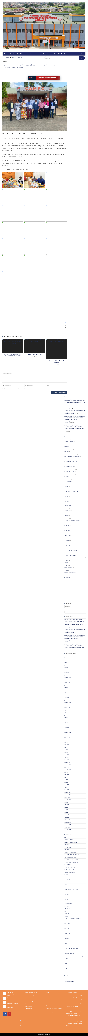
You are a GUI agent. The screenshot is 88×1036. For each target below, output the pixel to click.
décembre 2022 (67, 762)
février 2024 (66, 727)
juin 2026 (66, 665)
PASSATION (67, 535)
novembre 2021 (67, 794)
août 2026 (66, 660)
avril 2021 (66, 812)
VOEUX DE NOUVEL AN (69, 572)
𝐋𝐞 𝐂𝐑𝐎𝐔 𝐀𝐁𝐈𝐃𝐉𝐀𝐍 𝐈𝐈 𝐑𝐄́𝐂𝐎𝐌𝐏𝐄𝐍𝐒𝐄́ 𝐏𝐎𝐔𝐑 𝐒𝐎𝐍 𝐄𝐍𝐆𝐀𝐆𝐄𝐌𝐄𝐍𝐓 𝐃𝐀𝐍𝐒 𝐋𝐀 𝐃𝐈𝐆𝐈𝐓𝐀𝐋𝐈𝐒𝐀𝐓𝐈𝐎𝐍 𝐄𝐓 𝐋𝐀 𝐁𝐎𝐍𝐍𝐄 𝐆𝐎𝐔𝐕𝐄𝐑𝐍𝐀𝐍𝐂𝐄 (74, 412)
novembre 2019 (67, 824)
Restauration (46, 53)
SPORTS (66, 565)
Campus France (28, 1008)
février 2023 (66, 757)
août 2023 (66, 742)
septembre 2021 (67, 799)
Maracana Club (67, 510)
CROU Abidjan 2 (20, 53)
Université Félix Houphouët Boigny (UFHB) (75, 995)
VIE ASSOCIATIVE (68, 567)
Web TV (20, 57)
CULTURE (66, 476)
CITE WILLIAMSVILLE (69, 466)
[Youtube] (9, 1014)
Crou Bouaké (48, 997)
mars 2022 (66, 784)
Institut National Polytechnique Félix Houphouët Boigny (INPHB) (74, 1012)
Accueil (5, 53)
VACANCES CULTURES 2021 (34, 354)
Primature (27, 999)
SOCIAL (66, 560)
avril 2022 (66, 782)
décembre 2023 (67, 732)
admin (5, 138)
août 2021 (66, 802)
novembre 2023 (67, 734)
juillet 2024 (66, 715)
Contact (81, 53)
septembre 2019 (67, 829)
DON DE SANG (67, 481)
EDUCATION (67, 484)
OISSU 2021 (67, 523)
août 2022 (66, 772)
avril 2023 (66, 752)
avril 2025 (66, 692)
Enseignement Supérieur (30, 1001)
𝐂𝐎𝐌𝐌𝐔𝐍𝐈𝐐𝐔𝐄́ (67, 408)
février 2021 (66, 817)
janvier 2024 (66, 729)
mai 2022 (66, 779)
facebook (68, 577)
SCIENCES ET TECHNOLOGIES (71, 550)
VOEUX (66, 570)
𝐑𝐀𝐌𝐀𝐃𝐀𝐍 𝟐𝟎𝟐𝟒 (67, 537)
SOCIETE (51, 138)
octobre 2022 (67, 767)
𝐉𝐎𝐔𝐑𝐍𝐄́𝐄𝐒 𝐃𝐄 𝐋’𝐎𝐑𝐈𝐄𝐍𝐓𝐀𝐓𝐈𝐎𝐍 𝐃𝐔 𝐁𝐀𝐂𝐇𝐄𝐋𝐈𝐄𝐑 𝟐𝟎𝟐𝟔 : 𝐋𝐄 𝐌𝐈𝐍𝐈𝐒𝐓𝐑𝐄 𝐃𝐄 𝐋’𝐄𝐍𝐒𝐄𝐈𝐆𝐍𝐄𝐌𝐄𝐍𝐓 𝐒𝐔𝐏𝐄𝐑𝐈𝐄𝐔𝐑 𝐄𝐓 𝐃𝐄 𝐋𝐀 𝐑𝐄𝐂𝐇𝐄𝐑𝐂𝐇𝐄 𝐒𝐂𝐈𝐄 (74, 419)
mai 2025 (66, 690)
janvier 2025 (66, 700)
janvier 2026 (66, 675)
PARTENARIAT (67, 533)
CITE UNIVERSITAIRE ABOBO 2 (71, 464)
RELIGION (66, 540)
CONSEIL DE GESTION (41, 138)
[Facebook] (5, 1014)
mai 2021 (66, 809)
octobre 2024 (67, 707)
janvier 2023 (66, 759)
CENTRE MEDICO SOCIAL (70, 459)
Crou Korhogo (49, 1001)
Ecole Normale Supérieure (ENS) (73, 1015)
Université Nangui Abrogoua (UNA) (74, 997)
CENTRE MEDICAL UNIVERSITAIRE (72, 456)
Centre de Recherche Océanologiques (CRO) (74, 1024)
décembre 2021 (67, 792)
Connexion (66, 978)
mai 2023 (66, 749)
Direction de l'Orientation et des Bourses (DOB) (53, 1009)
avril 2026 (66, 670)
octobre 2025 (67, 682)
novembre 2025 (67, 680)
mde (65, 513)
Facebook (7, 57)
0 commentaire (59, 138)
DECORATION (67, 479)
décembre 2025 (67, 677)
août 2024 (66, 712)
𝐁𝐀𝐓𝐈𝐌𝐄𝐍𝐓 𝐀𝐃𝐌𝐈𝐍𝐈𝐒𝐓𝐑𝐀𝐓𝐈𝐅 (70, 444)
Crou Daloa (48, 999)
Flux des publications (68, 979)
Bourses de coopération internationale (53, 1012)
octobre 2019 (67, 827)
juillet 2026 (66, 662)
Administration (30, 53)
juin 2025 (66, 687)
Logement (38, 53)
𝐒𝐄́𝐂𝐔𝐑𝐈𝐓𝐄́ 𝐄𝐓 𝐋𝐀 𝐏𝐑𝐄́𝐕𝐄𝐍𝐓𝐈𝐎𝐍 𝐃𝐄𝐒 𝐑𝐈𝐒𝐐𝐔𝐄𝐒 (74, 557)
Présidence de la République (31, 995)
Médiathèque (74, 53)
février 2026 (66, 672)
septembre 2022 (67, 769)
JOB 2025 (66, 498)
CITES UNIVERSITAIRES (69, 469)
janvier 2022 (66, 789)
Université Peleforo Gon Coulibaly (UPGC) (75, 1003)
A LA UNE (23, 138)
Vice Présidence (28, 997)
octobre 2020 (67, 819)
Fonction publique (28, 1006)
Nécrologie (66, 515)
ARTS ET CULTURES (68, 441)
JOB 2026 (66, 501)
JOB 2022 (66, 496)
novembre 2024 (67, 705)
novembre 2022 (67, 764)
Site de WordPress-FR (68, 982)
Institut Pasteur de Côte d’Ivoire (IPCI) (74, 1021)
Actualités (12, 53)
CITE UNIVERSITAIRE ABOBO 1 (71, 461)
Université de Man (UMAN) (72, 1006)
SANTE (66, 547)
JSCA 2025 (66, 508)
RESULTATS (67, 545)
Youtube (14, 57)
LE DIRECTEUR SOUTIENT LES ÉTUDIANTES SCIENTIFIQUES (12, 355)
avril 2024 (66, 722)
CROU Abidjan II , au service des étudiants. (13, 67)
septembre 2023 (67, 739)
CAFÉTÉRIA (67, 446)
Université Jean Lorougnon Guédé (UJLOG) (75, 1001)
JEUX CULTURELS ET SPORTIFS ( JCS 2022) (74, 493)
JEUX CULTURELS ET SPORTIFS (71, 491)
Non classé (66, 518)
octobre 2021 (67, 797)
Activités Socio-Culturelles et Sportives (60, 53)
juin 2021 (66, 807)
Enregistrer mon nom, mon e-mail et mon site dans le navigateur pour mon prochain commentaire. (25, 388)
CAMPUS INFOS (31, 138)
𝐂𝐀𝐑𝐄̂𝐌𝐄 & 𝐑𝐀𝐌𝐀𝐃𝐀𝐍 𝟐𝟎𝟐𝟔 (70, 454)
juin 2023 (66, 747)
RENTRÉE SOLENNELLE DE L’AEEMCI (56, 361)
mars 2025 (66, 695)
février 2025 (66, 697)
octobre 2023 (67, 737)
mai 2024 (66, 720)
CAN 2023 (66, 451)
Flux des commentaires (69, 981)
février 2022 (66, 787)
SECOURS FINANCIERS (69, 555)
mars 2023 (66, 754)
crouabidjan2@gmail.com (12, 1003)
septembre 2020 (67, 822)
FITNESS (66, 486)
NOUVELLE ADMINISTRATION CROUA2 (72, 520)
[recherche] (82, 58)
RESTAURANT (67, 542)
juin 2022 (66, 777)
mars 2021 (66, 814)
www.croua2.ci (10, 1007)
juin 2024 (66, 717)
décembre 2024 (67, 702)
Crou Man (48, 1003)
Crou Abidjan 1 (49, 995)
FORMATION (67, 488)
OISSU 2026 (67, 530)
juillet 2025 (66, 685)
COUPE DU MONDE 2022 (69, 474)
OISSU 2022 (67, 525)
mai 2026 (66, 667)
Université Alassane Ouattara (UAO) (74, 999)
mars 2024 (66, 724)
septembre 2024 (67, 710)
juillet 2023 (66, 744)
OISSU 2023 (67, 528)
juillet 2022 (66, 774)
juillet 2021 (66, 804)
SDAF (65, 552)
